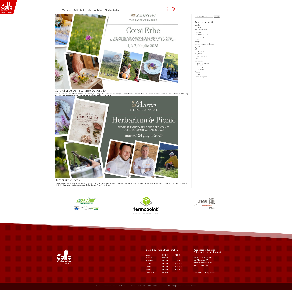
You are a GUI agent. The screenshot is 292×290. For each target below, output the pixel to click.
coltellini (198, 32)
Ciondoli (200, 67)
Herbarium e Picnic (68, 180)
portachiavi (199, 61)
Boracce (198, 27)
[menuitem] (66, 10)
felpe (197, 39)
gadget (197, 42)
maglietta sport (200, 51)
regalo (197, 74)
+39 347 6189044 (201, 265)
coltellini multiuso (201, 34)
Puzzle (197, 72)
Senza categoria (201, 77)
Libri (196, 49)
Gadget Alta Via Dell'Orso (204, 44)
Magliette (198, 54)
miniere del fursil (201, 56)
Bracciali (200, 65)
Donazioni (198, 272)
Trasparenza (210, 272)
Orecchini (200, 70)
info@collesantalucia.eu (203, 262)
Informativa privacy (183, 286)
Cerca (217, 16)
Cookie (193, 286)
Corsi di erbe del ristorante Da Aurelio (80, 90)
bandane (198, 25)
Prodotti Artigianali (202, 63)
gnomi (197, 46)
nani (196, 58)
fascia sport (199, 37)
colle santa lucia (201, 30)
